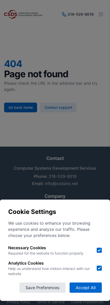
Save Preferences (42, 287)
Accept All (86, 287)
